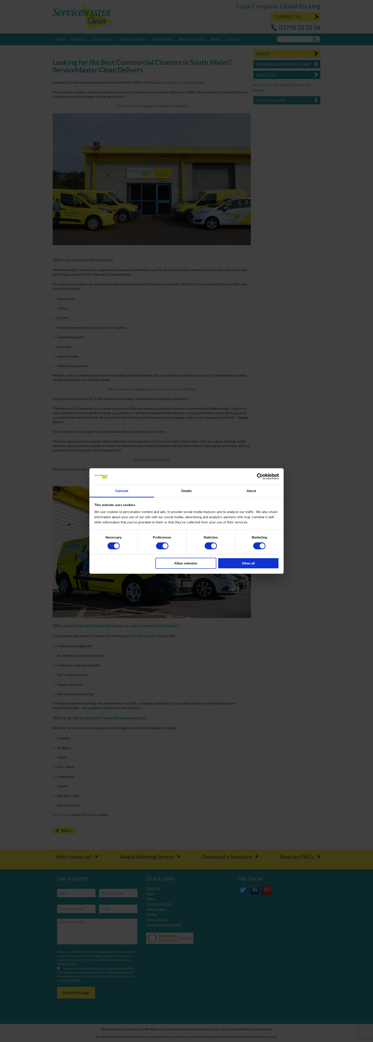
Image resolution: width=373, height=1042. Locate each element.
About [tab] (251, 491)
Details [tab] (186, 491)
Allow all (248, 563)
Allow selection (185, 563)
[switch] (162, 545)
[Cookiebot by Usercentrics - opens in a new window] (260, 476)
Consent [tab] (121, 491)
